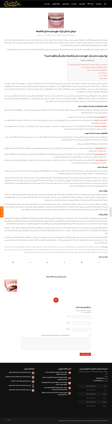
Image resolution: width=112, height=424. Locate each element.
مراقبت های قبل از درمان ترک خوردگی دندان (94, 67)
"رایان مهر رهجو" (61, 420)
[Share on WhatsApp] (64, 262)
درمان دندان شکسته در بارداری (99, 250)
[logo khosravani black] (12, 4)
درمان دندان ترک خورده (54, 247)
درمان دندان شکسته (42, 247)
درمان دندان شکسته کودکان (30, 250)
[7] (56, 20)
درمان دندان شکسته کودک (45, 250)
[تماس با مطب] (3, 212)
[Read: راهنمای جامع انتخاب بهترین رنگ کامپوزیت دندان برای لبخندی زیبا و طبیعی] (69, 378)
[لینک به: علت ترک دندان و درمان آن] (10, 285)
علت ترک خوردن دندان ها (31, 252)
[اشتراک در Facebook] (99, 262)
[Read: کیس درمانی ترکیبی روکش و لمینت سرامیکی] (33, 381)
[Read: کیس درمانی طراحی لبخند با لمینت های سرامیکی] (33, 373)
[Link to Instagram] (30, 262)
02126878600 (98, 381)
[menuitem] (105, 4)
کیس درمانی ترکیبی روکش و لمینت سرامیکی (21, 381)
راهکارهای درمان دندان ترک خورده (97, 70)
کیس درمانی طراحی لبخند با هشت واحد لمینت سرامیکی (18, 376)
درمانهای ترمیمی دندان (68, 35)
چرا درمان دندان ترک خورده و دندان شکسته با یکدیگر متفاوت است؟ (87, 65)
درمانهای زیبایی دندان (56, 35)
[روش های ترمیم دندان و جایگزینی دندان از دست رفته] (110, 212)
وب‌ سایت (68, 329)
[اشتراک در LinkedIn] (47, 262)
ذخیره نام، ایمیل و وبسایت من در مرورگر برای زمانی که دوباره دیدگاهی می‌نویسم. (55, 335)
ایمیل (68, 323)
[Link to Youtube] (13, 262)
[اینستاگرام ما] (3, 208)
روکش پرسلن (103, 78)
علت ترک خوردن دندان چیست (47, 252)
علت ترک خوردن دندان (77, 252)
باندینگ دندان (102, 73)
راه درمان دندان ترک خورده (90, 252)
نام (69, 316)
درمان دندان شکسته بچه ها (28, 247)
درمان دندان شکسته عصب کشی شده (64, 250)
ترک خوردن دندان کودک (94, 247)
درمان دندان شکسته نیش (15, 250)
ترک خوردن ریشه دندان (81, 247)
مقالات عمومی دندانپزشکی (43, 35)
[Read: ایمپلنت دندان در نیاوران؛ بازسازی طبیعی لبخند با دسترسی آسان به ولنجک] (69, 373)
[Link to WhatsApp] (5, 420)
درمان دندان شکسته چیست (12, 247)
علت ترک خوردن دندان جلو (63, 252)
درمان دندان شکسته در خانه (83, 250)
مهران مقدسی (70, 420)
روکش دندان (103, 75)
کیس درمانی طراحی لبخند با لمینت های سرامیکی (20, 372)
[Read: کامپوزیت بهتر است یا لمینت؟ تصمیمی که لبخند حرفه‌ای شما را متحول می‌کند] (69, 393)
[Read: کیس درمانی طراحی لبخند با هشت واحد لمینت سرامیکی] (33, 377)
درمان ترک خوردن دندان (67, 247)
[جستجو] (41, 4)
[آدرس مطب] (3, 215)
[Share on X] (81, 262)
